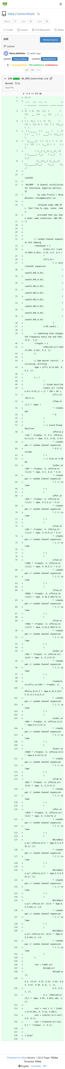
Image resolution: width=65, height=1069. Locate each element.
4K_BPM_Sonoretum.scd (34, 78)
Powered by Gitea (17, 1057)
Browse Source (50, 40)
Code (10, 29)
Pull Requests (42, 29)
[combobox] (26, 70)
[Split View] (32, 70)
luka (11, 14)
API (45, 1065)
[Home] (4, 4)
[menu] (38, 70)
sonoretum (26, 14)
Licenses (36, 1065)
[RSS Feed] (38, 13)
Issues (24, 29)
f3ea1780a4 (20, 59)
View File (9, 87)
